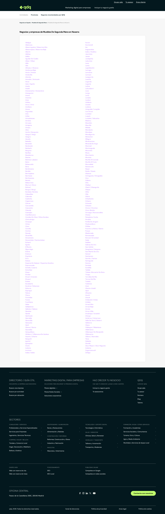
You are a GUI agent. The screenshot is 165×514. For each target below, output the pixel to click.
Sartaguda (89, 261)
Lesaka (88, 98)
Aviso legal (122, 509)
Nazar (87, 169)
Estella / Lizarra (31, 268)
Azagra (28, 137)
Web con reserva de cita (17, 471)
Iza (86, 47)
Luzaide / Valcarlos (92, 118)
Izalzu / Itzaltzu (90, 52)
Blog (139, 399)
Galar (27, 304)
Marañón (88, 123)
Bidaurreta (29, 183)
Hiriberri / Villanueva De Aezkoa (37, 334)
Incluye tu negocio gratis (104, 8)
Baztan (27, 157)
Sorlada (88, 265)
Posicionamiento (53, 467)
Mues (87, 153)
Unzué (87, 298)
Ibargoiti (28, 339)
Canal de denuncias (72, 509)
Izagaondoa (89, 50)
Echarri (28, 242)
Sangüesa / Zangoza (92, 249)
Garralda (28, 318)
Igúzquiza (28, 343)
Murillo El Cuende (91, 160)
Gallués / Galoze (31, 309)
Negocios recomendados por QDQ (53, 15)
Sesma (87, 263)
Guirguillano (29, 332)
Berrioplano (29, 174)
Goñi (27, 325)
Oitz (86, 183)
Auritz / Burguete (31, 132)
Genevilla (28, 320)
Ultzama (88, 293)
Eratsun (28, 254)
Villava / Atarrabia (91, 337)
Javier (87, 56)
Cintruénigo (29, 219)
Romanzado (89, 236)
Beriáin (28, 171)
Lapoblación (89, 68)
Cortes (28, 231)
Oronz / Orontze (91, 208)
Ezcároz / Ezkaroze (32, 286)
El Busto (28, 247)
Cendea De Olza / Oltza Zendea (37, 217)
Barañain (28, 144)
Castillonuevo (30, 215)
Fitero (27, 295)
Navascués (89, 167)
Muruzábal (89, 164)
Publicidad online (91, 467)
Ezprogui (28, 291)
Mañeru (88, 121)
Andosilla (28, 75)
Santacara (89, 256)
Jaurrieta (88, 54)
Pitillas (87, 226)
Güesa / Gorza (30, 327)
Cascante (29, 208)
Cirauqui (28, 222)
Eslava (27, 261)
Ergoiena (28, 256)
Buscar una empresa (16, 388)
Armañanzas (30, 118)
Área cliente (141, 2)
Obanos (88, 174)
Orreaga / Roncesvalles (94, 213)
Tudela (87, 281)
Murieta (88, 157)
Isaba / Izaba (30, 353)
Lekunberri (89, 89)
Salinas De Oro (90, 245)
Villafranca (89, 330)
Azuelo (27, 139)
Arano (27, 95)
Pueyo (87, 231)
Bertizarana (29, 178)
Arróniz (28, 121)
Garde (27, 314)
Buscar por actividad (16, 392)
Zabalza (88, 341)
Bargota (28, 151)
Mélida (87, 128)
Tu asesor (129, 2)
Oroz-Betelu (90, 210)
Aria (26, 114)
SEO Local (50, 474)
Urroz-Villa (89, 311)
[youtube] (94, 494)
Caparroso (29, 201)
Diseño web (13, 467)
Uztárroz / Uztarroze (93, 318)
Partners (140, 395)
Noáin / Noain (90, 171)
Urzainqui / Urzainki (92, 314)
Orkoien (88, 206)
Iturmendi (89, 45)
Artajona (28, 125)
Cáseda (28, 210)
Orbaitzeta (89, 199)
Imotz (27, 346)
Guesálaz (28, 330)
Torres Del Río (90, 279)
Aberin (27, 52)
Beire (27, 162)
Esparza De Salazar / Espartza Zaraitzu (39, 263)
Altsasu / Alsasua (31, 68)
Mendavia (89, 130)
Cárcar (28, 203)
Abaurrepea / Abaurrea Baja (35, 50)
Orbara (88, 201)
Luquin (87, 116)
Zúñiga (87, 353)
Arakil (27, 89)
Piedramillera (90, 224)
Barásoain (29, 146)
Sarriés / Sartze (91, 258)
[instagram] (83, 494)
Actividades (24, 15)
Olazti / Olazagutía (92, 187)
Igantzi (27, 341)
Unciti (87, 295)
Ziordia (87, 343)
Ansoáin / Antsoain (32, 79)
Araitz (27, 86)
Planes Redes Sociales (52, 392)
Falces (27, 293)
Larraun (88, 75)
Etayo (27, 272)
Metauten (89, 137)
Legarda (88, 82)
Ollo (86, 194)
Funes (27, 300)
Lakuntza (88, 61)
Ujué (87, 291)
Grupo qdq (118, 2)
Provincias (34, 15)
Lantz (87, 66)
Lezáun (88, 100)
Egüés (27, 245)
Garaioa (28, 311)
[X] (90, 494)
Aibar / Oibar (30, 61)
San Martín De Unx (92, 252)
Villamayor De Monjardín (94, 332)
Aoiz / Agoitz (30, 84)
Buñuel (28, 187)
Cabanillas (29, 194)
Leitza (87, 86)
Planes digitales (49, 388)
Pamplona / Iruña (91, 217)
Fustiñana (29, 302)
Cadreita (28, 199)
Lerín (87, 95)
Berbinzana (29, 169)
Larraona (88, 72)
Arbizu (27, 102)
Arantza (28, 98)
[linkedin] (87, 494)
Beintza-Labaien (31, 160)
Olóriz (87, 196)
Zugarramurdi (90, 350)
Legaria (88, 84)
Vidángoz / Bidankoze (93, 327)
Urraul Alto (89, 304)
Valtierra (88, 323)
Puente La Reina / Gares (94, 229)
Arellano (28, 107)
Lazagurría (89, 77)
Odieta (87, 180)
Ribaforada (89, 233)
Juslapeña (89, 59)
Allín (27, 63)
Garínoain (29, 316)
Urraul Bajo (89, 307)
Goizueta (28, 323)
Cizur (27, 226)
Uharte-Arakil (90, 288)
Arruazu (28, 123)
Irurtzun (28, 350)
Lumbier (88, 114)
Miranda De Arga (91, 144)
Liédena (88, 102)
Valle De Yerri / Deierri (93, 320)
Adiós (27, 56)
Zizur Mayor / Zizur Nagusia (95, 346)
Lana (87, 63)
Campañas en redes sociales (95, 474)
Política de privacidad (99, 509)
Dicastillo (28, 236)
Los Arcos (89, 112)
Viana (87, 325)
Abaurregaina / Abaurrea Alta (36, 47)
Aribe (27, 116)
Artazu (27, 128)
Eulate (27, 281)
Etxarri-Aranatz (31, 277)
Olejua (87, 190)
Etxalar (28, 275)
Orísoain (88, 203)
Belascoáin (29, 164)
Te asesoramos (98, 392)
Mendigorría (89, 134)
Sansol (87, 254)
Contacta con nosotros (143, 493)
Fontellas (28, 298)
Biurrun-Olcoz (30, 185)
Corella (28, 229)
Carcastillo (29, 206)
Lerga (87, 93)
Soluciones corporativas (52, 396)
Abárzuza (28, 45)
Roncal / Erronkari (92, 238)
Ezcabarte (29, 284)
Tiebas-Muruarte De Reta (94, 272)
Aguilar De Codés (31, 59)
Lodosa (88, 107)
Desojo (28, 233)
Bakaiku (28, 141)
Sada (87, 240)
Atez (27, 130)
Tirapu (87, 275)
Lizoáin (88, 105)
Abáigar (28, 43)
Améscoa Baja (30, 70)
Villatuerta (89, 334)
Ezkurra (28, 288)
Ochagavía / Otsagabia (93, 176)
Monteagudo (90, 148)
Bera (27, 167)
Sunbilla (88, 268)
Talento (140, 403)
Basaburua (29, 155)
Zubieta (88, 348)
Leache (88, 79)
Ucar (87, 286)
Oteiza (87, 215)
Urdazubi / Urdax (91, 300)
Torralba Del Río (91, 277)
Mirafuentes (90, 141)
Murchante (89, 155)
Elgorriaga (29, 249)
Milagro (88, 139)
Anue (27, 82)
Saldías (88, 242)
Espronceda (29, 265)
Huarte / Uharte (31, 337)
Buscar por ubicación (16, 395)
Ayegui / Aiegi (30, 134)
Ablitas (28, 54)
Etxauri (28, 279)
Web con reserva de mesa (18, 474)
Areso (27, 109)
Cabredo (28, 196)
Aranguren (29, 93)
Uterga (88, 316)
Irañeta (28, 348)
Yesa (87, 339)
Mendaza (88, 132)
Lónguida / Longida (92, 109)
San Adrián (89, 247)
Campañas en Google (92, 471)
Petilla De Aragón (91, 222)
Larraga (88, 70)
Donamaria (29, 238)
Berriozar (28, 176)
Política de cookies (145, 509)
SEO (48, 471)
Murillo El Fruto (91, 162)
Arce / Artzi (29, 105)
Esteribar (28, 270)
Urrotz (87, 309)
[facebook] (80, 494)
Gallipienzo (29, 307)
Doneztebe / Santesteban (35, 240)
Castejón (28, 213)
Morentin (88, 151)
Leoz (87, 91)
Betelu (27, 180)
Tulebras (88, 284)
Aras (27, 100)
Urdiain (88, 302)
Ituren (87, 43)
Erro (27, 258)
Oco (87, 178)
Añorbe (28, 77)
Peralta (88, 219)
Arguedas (29, 112)
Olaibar (88, 185)
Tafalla (87, 270)
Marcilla (88, 125)
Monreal (88, 146)
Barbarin (28, 148)
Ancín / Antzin (30, 72)
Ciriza (27, 224)
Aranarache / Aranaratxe (34, 91)
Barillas (28, 153)
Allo (26, 66)
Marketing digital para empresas (78, 8)
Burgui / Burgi (30, 190)
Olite (87, 192)
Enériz (27, 252)
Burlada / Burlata (31, 192)
